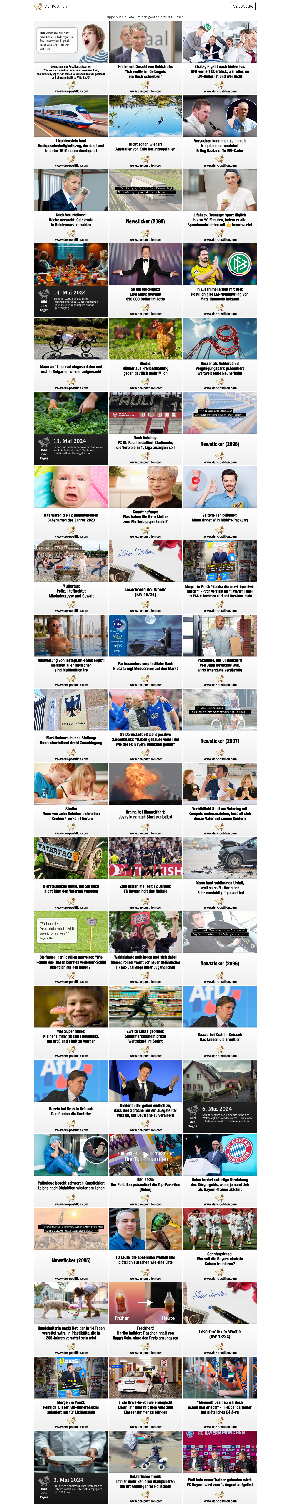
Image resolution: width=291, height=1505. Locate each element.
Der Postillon (56, 6)
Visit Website (243, 6)
